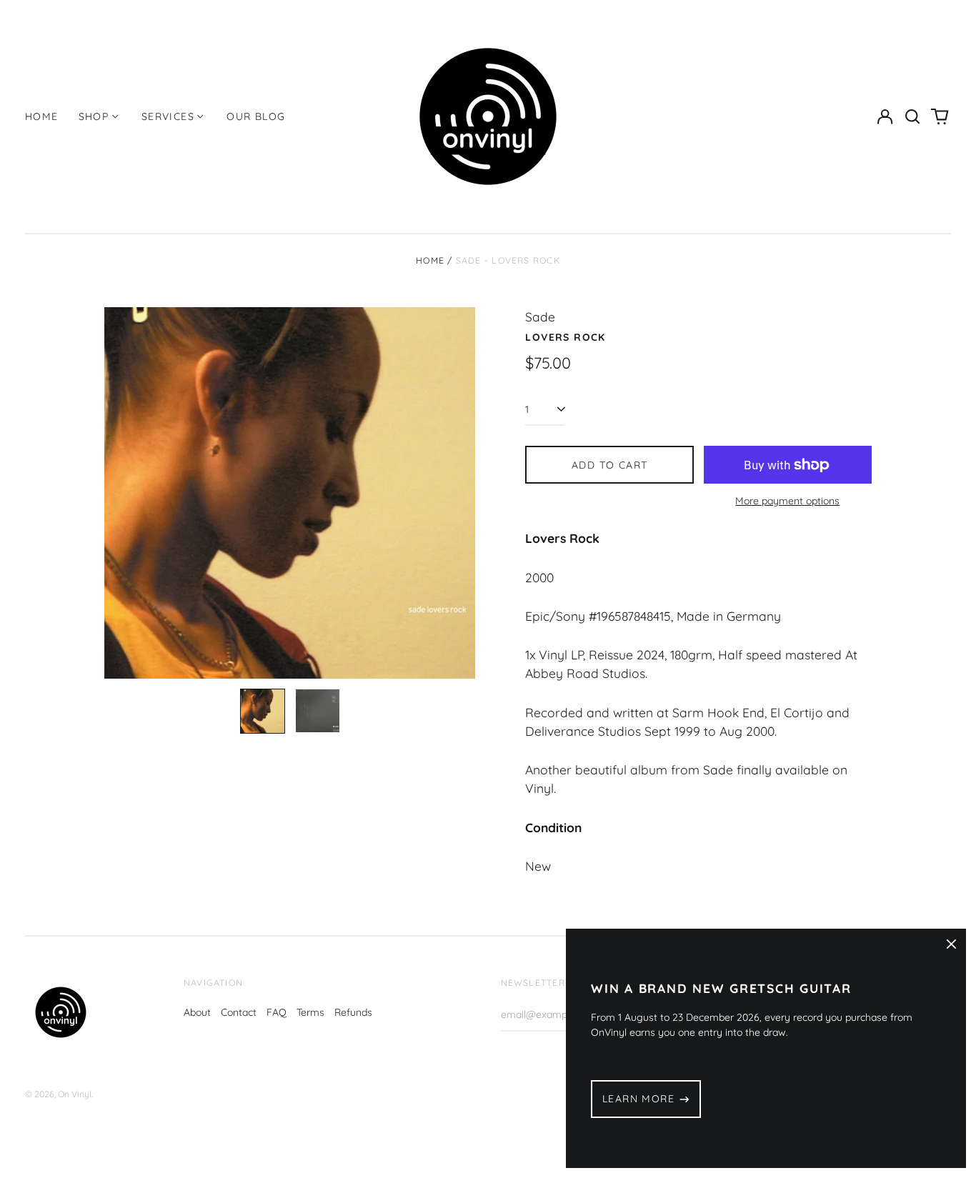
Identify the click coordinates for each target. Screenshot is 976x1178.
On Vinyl (74, 1094)
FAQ (277, 1012)
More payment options (787, 500)
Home (42, 116)
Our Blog (255, 116)
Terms (310, 1012)
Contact (239, 1012)
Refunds (353, 1012)
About (197, 1012)
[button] (912, 116)
